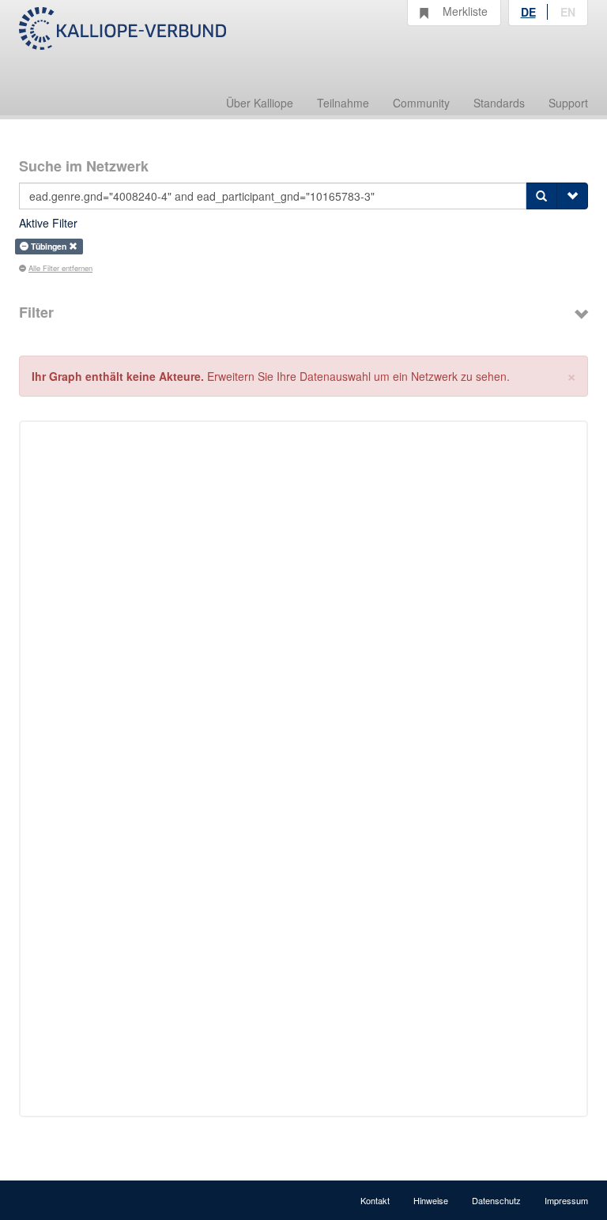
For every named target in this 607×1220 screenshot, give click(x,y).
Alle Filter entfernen (60, 267)
